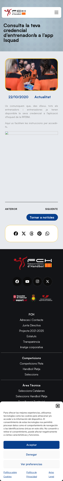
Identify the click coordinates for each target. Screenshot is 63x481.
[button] (57, 406)
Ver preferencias (31, 464)
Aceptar (31, 445)
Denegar (31, 454)
